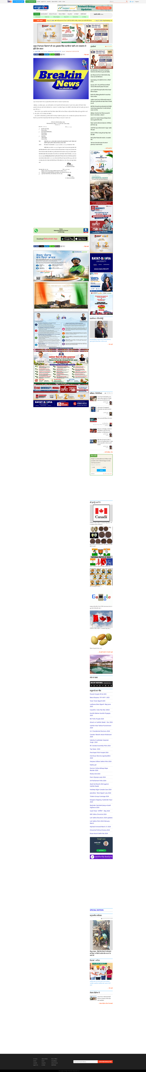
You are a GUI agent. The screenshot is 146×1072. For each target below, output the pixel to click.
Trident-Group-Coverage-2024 (99, 796)
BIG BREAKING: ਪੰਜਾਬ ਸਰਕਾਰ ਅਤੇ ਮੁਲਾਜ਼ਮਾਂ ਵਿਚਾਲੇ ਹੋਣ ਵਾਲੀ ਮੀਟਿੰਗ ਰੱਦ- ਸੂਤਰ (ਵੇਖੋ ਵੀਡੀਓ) (100, 71)
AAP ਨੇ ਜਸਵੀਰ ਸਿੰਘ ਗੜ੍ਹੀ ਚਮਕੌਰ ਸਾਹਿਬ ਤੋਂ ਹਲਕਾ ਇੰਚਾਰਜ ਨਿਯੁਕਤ (101, 90)
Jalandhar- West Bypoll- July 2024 (100, 793)
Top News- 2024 (95, 749)
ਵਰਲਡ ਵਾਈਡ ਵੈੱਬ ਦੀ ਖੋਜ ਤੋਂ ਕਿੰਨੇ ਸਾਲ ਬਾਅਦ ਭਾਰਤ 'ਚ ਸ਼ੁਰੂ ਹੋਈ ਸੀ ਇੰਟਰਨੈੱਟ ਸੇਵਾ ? (101, 607)
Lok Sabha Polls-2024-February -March (100, 822)
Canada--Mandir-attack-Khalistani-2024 (101, 736)
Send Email (57, 54)
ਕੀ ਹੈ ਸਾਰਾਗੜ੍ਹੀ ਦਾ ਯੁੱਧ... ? (95, 586)
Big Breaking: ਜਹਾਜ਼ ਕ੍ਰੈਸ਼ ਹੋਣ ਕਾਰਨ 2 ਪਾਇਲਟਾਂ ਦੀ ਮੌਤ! (78, 20)
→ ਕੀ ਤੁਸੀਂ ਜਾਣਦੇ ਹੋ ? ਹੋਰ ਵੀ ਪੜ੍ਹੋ (105, 652)
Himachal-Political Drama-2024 (100, 830)
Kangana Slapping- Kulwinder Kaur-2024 (101, 801)
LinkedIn (46, 54)
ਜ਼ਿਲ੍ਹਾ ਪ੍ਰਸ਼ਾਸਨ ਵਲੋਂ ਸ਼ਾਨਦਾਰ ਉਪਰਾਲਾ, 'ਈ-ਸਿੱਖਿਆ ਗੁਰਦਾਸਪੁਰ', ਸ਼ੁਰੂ (101, 124)
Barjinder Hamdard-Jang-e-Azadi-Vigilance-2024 (100, 806)
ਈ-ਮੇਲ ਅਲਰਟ (37, 17)
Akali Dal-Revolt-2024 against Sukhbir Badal (99, 785)
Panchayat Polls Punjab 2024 (99, 752)
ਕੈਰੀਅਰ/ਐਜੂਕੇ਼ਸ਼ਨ (56, 17)
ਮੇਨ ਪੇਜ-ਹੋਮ (36, 14)
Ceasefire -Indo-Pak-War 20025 (100, 710)
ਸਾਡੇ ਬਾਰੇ (38, 1)
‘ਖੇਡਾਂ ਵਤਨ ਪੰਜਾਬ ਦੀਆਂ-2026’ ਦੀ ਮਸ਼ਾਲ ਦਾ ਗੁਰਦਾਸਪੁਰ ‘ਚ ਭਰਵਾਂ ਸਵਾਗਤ (99, 143)
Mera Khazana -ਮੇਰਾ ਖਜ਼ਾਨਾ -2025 (99, 697)
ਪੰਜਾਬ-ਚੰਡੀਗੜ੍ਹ (54, 1057)
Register (137, 1)
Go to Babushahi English (18, 1)
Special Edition (96, 910)
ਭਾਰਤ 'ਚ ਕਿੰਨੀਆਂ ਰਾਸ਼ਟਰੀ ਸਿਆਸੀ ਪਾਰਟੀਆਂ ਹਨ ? (100, 566)
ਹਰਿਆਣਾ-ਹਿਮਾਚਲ (53, 14)
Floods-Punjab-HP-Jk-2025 (98, 694)
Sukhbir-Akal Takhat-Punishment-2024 (101, 727)
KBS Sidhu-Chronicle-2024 (98, 814)
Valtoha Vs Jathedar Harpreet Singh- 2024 (99, 741)
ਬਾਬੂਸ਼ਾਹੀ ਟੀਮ (43, 1)
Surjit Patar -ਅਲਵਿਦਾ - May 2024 (100, 811)
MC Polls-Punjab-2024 (97, 719)
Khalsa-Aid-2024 (95, 774)
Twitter (41, 54)
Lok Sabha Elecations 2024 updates (101, 818)
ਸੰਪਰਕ (64, 1)
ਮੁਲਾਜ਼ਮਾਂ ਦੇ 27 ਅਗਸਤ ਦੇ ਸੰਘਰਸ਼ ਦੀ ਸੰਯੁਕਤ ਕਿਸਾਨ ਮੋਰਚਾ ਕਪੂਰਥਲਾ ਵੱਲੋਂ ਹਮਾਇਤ (101, 119)
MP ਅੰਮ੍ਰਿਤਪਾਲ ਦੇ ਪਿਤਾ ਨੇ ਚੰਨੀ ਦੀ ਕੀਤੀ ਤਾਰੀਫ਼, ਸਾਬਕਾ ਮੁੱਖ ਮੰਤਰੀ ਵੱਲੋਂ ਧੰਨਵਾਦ (100, 76)
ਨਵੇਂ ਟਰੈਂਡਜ (84, 17)
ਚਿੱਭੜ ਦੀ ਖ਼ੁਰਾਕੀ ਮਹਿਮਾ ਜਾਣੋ (96, 648)
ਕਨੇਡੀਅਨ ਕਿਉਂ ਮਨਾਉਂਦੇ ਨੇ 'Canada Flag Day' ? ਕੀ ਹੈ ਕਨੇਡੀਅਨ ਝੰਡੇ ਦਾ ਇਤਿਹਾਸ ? (101, 523)
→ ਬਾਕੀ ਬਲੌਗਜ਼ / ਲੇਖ (108, 452)
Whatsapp (52, 54)
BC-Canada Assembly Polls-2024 (100, 746)
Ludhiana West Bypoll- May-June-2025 (100, 705)
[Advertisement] (61, 192)
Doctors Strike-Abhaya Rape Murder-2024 (99, 769)
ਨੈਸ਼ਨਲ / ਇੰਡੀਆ (62, 14)
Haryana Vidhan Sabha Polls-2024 (100, 761)
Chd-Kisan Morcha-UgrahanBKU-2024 (100, 757)
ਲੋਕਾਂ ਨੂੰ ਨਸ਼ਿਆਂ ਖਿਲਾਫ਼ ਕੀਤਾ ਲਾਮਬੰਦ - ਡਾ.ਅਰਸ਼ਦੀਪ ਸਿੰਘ (101, 138)
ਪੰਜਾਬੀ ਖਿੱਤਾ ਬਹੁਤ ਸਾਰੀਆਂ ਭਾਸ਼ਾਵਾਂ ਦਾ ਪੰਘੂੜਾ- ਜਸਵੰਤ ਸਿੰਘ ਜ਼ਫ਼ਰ (101, 128)
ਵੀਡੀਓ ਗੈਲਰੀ (83, 14)
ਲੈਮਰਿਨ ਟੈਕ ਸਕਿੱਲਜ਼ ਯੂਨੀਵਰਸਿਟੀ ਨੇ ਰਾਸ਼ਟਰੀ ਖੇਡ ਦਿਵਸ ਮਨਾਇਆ (100, 95)
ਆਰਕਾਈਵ (49, 1)
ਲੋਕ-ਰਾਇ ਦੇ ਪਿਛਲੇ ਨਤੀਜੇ (107, 473)
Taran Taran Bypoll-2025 (97, 701)
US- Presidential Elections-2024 (100, 731)
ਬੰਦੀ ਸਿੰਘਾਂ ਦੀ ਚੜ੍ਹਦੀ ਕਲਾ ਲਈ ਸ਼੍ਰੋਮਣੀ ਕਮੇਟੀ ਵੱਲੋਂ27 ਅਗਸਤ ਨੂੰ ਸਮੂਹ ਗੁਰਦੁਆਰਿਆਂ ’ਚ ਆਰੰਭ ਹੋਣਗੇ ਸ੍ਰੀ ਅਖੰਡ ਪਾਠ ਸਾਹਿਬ (101, 108)
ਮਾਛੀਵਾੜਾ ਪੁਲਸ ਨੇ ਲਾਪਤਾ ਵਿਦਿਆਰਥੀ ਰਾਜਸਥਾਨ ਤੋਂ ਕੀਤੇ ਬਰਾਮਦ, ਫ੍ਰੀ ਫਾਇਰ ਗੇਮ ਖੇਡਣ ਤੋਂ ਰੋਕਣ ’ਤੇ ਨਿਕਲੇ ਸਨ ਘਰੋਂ (101, 101)
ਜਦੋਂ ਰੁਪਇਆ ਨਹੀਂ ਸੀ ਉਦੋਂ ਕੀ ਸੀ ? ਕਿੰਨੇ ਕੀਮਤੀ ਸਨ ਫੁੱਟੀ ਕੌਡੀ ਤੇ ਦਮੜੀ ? (101, 545)
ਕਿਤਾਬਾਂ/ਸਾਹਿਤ (75, 17)
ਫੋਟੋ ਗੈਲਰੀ (76, 14)
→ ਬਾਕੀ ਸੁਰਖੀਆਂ (108, 148)
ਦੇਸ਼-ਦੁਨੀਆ (70, 14)
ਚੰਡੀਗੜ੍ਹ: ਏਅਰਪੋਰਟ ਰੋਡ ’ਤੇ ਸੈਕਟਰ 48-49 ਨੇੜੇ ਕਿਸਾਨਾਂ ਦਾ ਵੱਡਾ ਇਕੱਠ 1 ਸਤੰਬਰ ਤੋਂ (100, 114)
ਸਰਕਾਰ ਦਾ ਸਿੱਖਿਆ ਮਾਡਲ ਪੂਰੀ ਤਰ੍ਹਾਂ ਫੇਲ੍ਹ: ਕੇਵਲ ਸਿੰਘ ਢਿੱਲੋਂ (100, 133)
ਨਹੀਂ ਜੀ (104, 467)
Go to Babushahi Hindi (30, 1)
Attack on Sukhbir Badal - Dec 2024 (101, 722)
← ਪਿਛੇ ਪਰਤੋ (86, 54)
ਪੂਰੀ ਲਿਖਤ (101, 850)
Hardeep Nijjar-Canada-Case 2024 (100, 789)
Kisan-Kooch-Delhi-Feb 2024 (99, 833)
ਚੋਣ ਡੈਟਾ (60, 1)
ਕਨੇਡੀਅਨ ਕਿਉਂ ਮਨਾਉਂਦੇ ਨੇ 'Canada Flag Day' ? (100, 628)
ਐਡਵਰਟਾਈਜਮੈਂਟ (55, 1)
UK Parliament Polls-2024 (98, 780)
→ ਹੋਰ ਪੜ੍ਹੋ (110, 344)
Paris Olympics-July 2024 (98, 777)
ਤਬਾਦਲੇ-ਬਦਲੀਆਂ (44, 14)
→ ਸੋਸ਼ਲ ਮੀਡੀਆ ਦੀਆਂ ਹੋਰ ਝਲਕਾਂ (105, 999)
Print (62, 54)
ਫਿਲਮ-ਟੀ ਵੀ (66, 17)
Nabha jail (93, 765)
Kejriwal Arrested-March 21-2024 (100, 827)
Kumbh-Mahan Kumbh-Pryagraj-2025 (100, 714)
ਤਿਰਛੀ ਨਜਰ (47, 17)
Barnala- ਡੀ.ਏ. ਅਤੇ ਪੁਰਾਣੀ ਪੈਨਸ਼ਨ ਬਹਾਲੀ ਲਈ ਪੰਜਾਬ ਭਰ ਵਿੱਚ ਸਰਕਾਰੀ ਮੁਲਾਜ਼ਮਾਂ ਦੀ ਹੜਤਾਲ (100, 85)
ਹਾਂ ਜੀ (93, 467)
